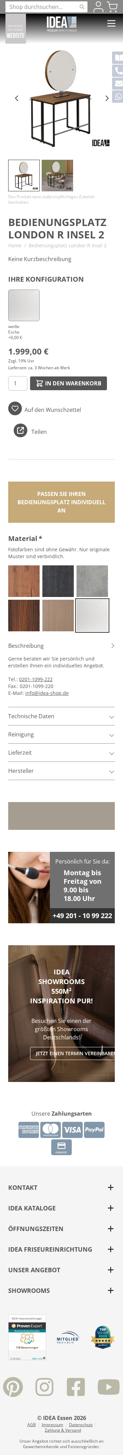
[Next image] (106, 98)
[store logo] (61, 24)
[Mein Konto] (98, 6)
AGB (31, 1425)
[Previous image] (16, 98)
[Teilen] (20, 430)
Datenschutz (81, 1425)
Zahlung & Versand (63, 1430)
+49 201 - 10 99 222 (82, 915)
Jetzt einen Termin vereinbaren (76, 1053)
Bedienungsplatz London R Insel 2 (68, 245)
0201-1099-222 (36, 679)
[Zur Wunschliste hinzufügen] (15, 408)
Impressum (52, 1425)
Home (15, 245)
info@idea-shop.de (47, 693)
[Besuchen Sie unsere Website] (15, 29)
